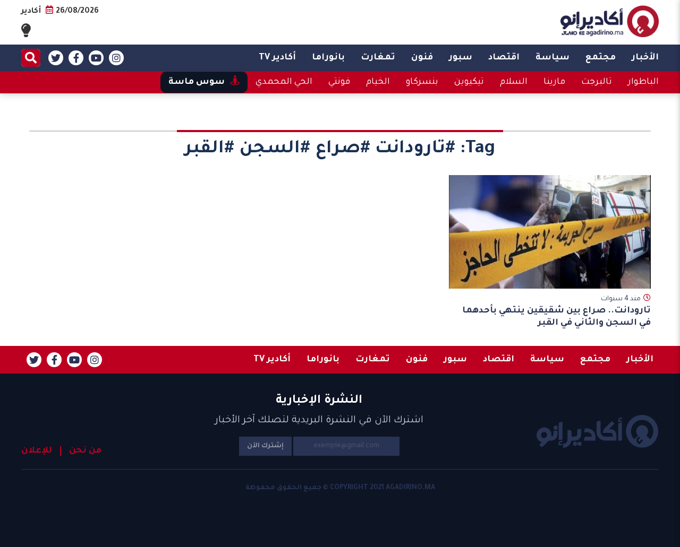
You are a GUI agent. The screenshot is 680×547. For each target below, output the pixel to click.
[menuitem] (645, 58)
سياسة (553, 58)
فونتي (339, 82)
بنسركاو (422, 82)
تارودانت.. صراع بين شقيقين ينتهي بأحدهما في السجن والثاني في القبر (556, 317)
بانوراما (328, 58)
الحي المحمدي (284, 82)
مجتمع (600, 58)
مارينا (554, 82)
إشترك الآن (265, 446)
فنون (422, 58)
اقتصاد (504, 58)
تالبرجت (596, 82)
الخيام (378, 82)
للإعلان (36, 451)
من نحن (85, 451)
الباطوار (643, 82)
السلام (514, 82)
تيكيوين (469, 82)
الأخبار (645, 58)
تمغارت (378, 58)
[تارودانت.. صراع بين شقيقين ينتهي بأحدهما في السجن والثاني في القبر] (550, 232)
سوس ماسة (196, 82)
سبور (460, 58)
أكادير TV (277, 58)
